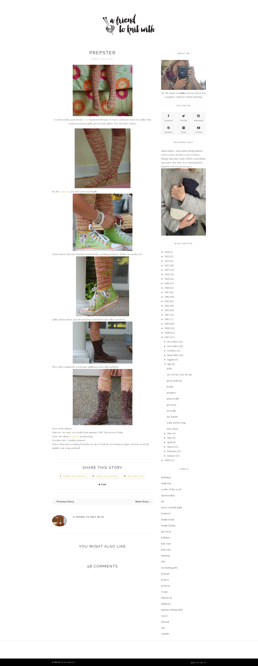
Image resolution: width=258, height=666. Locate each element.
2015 (167, 301)
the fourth (172, 416)
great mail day (174, 380)
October (172, 350)
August (171, 359)
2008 (167, 332)
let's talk (171, 410)
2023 (167, 265)
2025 (167, 256)
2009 (167, 328)
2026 (167, 252)
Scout (86, 119)
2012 (167, 314)
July (169, 364)
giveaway (166, 531)
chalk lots (166, 483)
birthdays (166, 477)
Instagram (198, 121)
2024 (167, 261)
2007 (167, 337)
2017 (167, 292)
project (165, 579)
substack (165, 603)
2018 (167, 287)
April (170, 442)
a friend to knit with (88, 516)
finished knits (168, 525)
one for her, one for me (179, 374)
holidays (165, 537)
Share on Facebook (74, 476)
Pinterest (168, 132)
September (173, 355)
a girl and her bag (176, 422)
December (173, 341)
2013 (167, 310)
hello (169, 368)
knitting (165, 555)
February (172, 451)
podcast (165, 573)
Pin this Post (136, 476)
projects (165, 585)
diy (162, 501)
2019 (167, 283)
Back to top (197, 663)
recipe (164, 591)
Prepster (74, 436)
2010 (167, 323)
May (169, 437)
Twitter (183, 121)
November (173, 346)
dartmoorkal (167, 495)
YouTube (198, 132)
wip (163, 627)
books (170, 386)
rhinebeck (166, 597)
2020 (167, 278)
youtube (165, 633)
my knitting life (169, 567)
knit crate (166, 543)
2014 (167, 305)
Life (163, 561)
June (170, 433)
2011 (167, 319)
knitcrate (166, 549)
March (171, 446)
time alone (172, 428)
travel (164, 615)
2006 (167, 460)
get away (171, 404)
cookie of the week (171, 489)
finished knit (167, 519)
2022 (167, 269)
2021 (167, 274)
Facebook (168, 121)
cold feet (65, 191)
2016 (167, 296)
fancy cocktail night (171, 507)
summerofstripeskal (171, 609)
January (171, 455)
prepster (171, 392)
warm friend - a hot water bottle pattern (182, 150)
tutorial (165, 621)
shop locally (173, 398)
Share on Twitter (107, 476)
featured (165, 513)
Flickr (183, 132)
